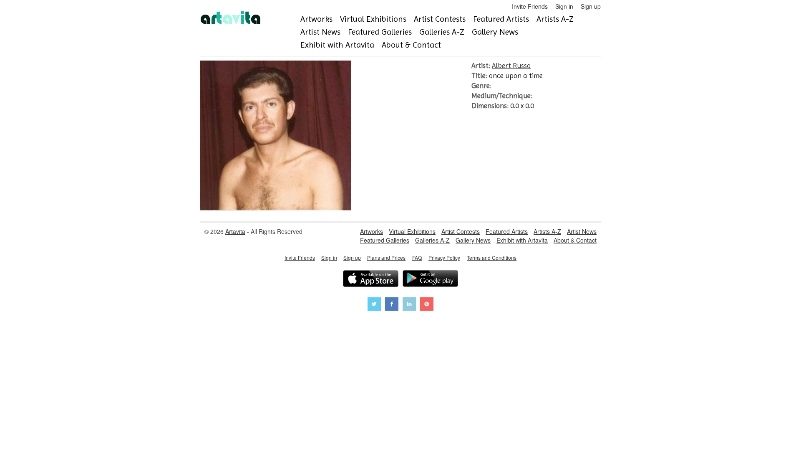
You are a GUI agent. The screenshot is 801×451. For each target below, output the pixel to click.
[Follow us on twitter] (374, 305)
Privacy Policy (444, 257)
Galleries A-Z (441, 32)
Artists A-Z (555, 19)
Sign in (564, 6)
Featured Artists (501, 19)
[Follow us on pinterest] (426, 305)
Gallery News (495, 32)
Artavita (235, 231)
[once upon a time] (275, 208)
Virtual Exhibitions (373, 19)
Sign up (591, 6)
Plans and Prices (386, 257)
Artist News (320, 32)
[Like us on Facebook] (391, 305)
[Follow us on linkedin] (409, 305)
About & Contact (411, 45)
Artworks (316, 19)
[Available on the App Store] (370, 279)
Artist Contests (440, 19)
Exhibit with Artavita (337, 45)
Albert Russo (511, 65)
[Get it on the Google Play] (430, 279)
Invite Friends (530, 6)
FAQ (417, 257)
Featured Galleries (380, 32)
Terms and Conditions (491, 257)
